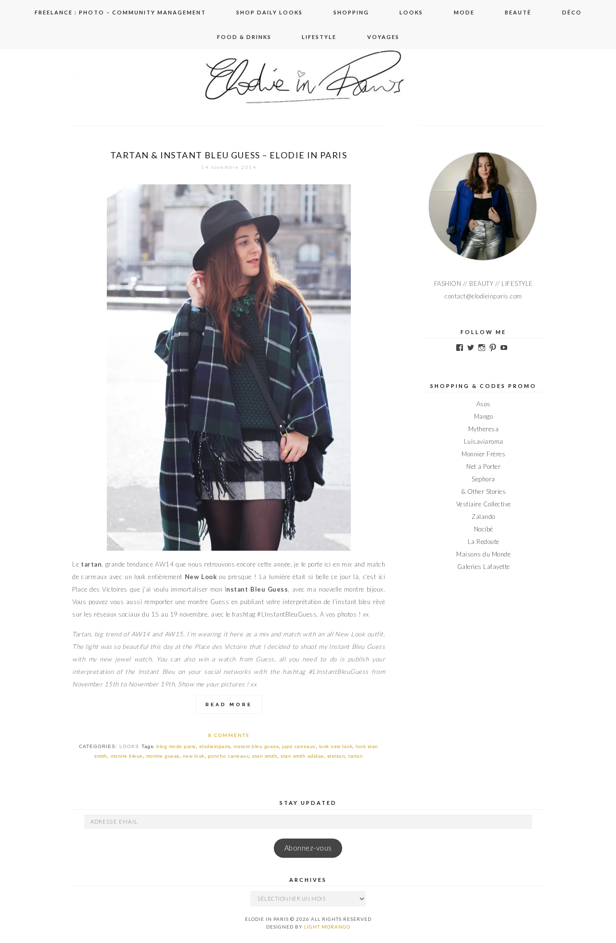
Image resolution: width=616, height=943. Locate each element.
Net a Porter (483, 466)
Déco (572, 12)
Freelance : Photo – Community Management (120, 12)
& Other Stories (483, 491)
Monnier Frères (483, 454)
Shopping (351, 12)
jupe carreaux (299, 746)
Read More (228, 704)
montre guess (163, 756)
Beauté (518, 12)
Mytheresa (483, 429)
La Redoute (484, 541)
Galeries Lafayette (483, 566)
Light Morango (327, 927)
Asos (483, 404)
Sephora (483, 479)
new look (194, 756)
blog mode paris (176, 746)
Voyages (383, 37)
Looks (411, 12)
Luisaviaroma (483, 441)
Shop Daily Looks (269, 12)
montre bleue (127, 756)
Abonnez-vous (308, 848)
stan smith (264, 756)
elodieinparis (215, 746)
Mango (483, 416)
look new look (336, 746)
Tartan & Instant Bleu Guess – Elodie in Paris (228, 155)
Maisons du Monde (483, 554)
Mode (464, 12)
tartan (355, 756)
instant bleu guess (256, 746)
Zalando (483, 516)
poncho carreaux (228, 756)
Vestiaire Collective (483, 504)
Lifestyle (319, 37)
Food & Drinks (244, 37)
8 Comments (228, 735)
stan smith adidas (302, 756)
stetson (336, 756)
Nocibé (483, 529)
